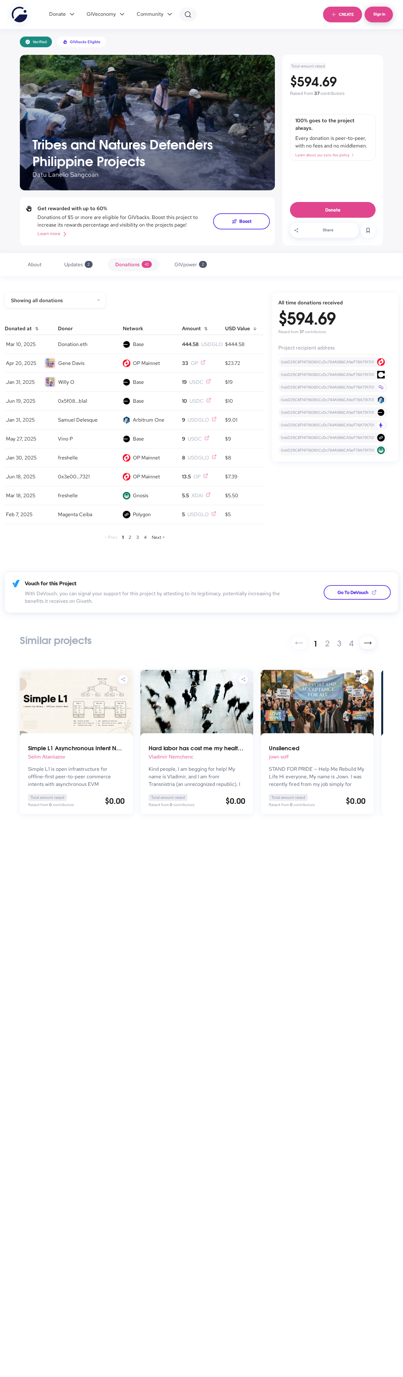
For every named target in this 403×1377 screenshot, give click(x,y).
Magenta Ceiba (75, 514)
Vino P (65, 438)
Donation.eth (73, 344)
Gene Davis (71, 363)
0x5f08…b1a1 (72, 401)
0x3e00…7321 (74, 476)
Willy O (66, 382)
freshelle (68, 457)
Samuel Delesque (78, 420)
